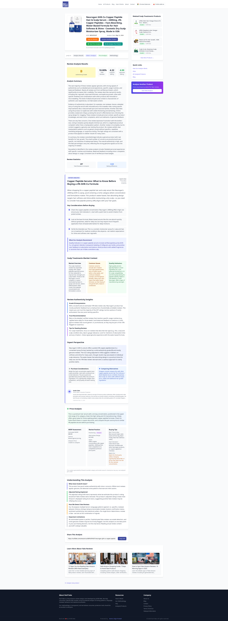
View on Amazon (92, 39)
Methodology (114, 55)
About (127, 4)
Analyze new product (73, 583)
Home (100, 4)
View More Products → (147, 58)
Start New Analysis (147, 90)
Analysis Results (78, 55)
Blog (113, 4)
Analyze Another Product (109, 39)
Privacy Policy (147, 606)
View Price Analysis (95, 44)
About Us (146, 598)
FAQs (134, 71)
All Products (106, 4)
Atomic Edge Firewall (115, 618)
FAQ (116, 603)
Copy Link (122, 538)
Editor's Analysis (91, 55)
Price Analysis (103, 55)
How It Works (120, 4)
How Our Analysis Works (140, 68)
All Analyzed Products (139, 74)
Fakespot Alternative (150, 611)
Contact (132, 4)
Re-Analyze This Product (114, 44)
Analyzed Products (120, 606)
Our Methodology (120, 601)
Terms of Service (148, 608)
